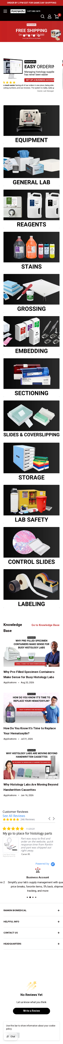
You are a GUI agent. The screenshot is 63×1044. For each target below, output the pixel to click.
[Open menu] (5, 11)
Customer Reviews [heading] (15, 811)
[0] (56, 16)
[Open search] (43, 16)
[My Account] (49, 16)
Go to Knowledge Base (45, 625)
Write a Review (31, 1010)
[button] (49, 818)
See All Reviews (14, 816)
